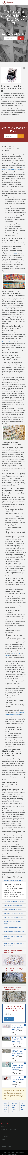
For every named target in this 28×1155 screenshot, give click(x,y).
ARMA (7, 655)
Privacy (4, 1154)
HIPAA (16, 253)
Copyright (14, 1154)
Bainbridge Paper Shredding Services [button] (13, 913)
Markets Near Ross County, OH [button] (14, 1107)
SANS (13, 653)
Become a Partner (6, 1146)
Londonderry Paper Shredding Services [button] (14, 901)
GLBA (6, 307)
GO (21, 38)
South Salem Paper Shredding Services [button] (14, 931)
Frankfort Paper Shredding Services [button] (13, 905)
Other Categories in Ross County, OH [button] (6, 1107)
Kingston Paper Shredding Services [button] (13, 909)
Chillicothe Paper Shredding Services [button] (13, 880)
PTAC (19, 653)
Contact (3, 1139)
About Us (3, 1126)
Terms (9, 1154)
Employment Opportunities (8, 1129)
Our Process (4, 1136)
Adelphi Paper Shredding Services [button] (12, 927)
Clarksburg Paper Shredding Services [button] (13, 917)
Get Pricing (8, 1019)
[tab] (14, 880)
